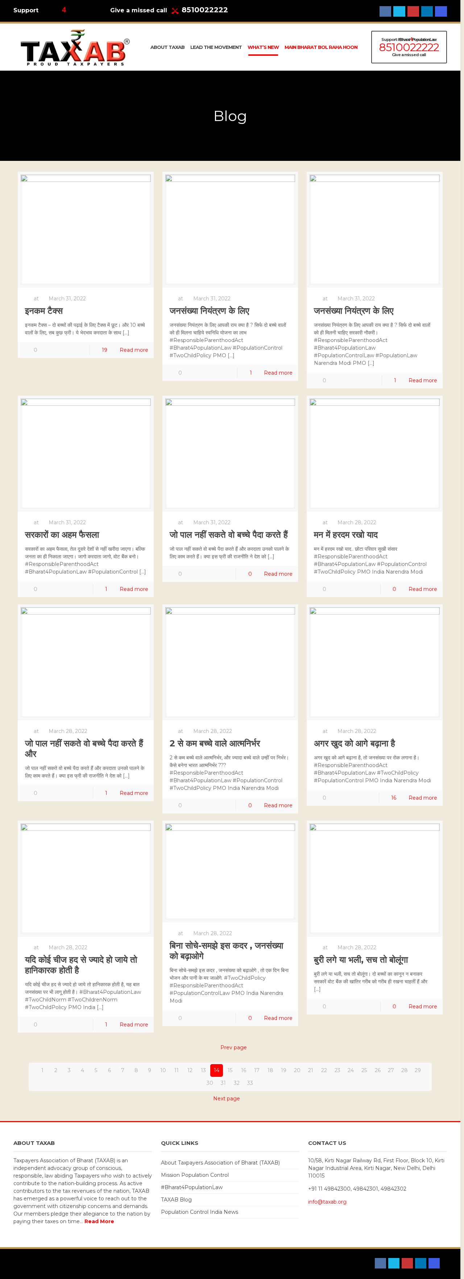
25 (364, 1070)
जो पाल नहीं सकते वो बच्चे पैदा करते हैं (229, 534)
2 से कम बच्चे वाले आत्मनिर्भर (215, 743)
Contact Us (67, 1263)
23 (337, 1070)
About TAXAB (30, 1263)
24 (351, 1070)
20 (297, 1070)
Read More (99, 1221)
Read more (134, 350)
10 (163, 1070)
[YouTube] (413, 11)
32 (237, 1083)
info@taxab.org (327, 1202)
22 (324, 1070)
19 (104, 350)
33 (250, 1083)
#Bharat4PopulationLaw (192, 1187)
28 (404, 1070)
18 (270, 1070)
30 (210, 1083)
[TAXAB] (75, 47)
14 (216, 1070)
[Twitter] (399, 11)
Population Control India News (199, 1212)
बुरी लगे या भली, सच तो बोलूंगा (361, 959)
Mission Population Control (195, 1175)
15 (230, 1070)
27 (391, 1070)
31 (223, 1083)
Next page (226, 1098)
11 (176, 1070)
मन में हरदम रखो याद (346, 534)
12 (189, 1070)
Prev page (233, 1047)
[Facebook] (385, 11)
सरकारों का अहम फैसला (62, 534)
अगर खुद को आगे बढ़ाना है (354, 743)
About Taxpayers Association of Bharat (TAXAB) (220, 1162)
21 (310, 1070)
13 (203, 1070)
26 (378, 1070)
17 (257, 1070)
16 (393, 798)
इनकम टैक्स (44, 310)
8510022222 (205, 9)
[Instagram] (441, 11)
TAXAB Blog (176, 1199)
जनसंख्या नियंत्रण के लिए (209, 310)
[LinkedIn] (427, 11)
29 (418, 1070)
